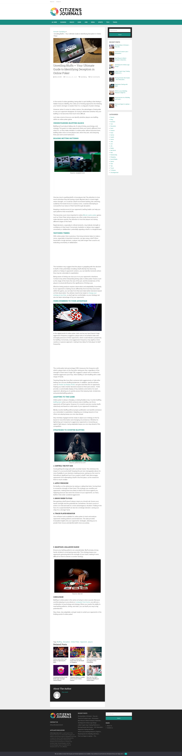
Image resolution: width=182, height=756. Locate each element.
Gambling (83, 77)
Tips (111, 166)
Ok (125, 753)
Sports (100, 22)
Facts (111, 128)
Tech (107, 22)
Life (111, 146)
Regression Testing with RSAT (121, 85)
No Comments (95, 77)
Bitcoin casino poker (89, 215)
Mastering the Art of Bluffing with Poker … (122, 98)
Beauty (112, 117)
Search (119, 34)
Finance (112, 130)
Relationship (113, 155)
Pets (111, 152)
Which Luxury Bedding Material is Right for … (121, 91)
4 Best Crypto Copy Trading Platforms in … (122, 72)
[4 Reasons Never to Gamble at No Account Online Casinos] (77, 670)
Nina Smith (58, 77)
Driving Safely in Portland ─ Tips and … (122, 45)
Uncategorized (114, 172)
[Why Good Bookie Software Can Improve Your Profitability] (94, 652)
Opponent (83, 642)
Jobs (86, 22)
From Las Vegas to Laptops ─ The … (122, 104)
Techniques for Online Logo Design (122, 65)
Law (111, 143)
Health (72, 22)
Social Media (113, 159)
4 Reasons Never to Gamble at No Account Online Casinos (77, 678)
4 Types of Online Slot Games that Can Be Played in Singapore (77, 660)
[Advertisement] (77, 90)
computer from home (83, 602)
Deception (66, 642)
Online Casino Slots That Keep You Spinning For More (60, 660)
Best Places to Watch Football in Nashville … (121, 59)
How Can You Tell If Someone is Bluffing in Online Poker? (93, 678)
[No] (180, 754)
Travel (115, 22)
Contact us (58, 1)
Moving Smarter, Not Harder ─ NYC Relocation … (122, 78)
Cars (111, 124)
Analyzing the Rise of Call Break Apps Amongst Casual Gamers (60, 678)
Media (93, 22)
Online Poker (75, 642)
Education (113, 126)
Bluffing (59, 642)
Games (112, 135)
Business (63, 22)
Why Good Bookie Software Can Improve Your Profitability (94, 660)
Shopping (113, 157)
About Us (52, 1)
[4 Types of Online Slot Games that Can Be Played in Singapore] (77, 652)
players (90, 642)
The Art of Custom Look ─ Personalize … (122, 52)
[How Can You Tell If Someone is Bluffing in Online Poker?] (94, 670)
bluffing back (57, 402)
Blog (111, 119)
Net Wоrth (113, 150)
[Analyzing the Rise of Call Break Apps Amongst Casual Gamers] (60, 670)
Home (55, 22)
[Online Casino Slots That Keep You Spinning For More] (60, 652)
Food (111, 132)
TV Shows (113, 170)
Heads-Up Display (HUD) (67, 384)
